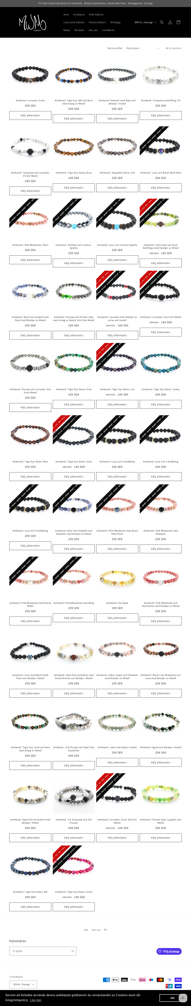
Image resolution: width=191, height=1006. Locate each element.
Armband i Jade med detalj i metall (117, 747)
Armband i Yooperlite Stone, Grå (117, 172)
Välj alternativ (30, 115)
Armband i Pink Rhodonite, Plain (30, 245)
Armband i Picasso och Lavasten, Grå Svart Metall (30, 391)
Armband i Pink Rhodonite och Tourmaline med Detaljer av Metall (161, 605)
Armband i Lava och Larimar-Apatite (117, 245)
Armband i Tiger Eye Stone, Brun (74, 172)
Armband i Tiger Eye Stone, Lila (117, 389)
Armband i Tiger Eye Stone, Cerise (73, 891)
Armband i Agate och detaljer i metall (160, 747)
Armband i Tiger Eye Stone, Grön (74, 389)
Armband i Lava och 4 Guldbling (30, 530)
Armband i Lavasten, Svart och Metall (160, 317)
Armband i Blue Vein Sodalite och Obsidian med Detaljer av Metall (73, 532)
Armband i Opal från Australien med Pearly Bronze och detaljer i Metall (74, 677)
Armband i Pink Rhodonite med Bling (73, 603)
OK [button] (172, 998)
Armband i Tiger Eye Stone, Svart (74, 461)
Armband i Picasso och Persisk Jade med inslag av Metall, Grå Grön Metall (73, 319)
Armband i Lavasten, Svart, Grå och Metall (117, 821)
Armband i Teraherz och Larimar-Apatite (74, 247)
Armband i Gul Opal (117, 603)
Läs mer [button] (35, 1000)
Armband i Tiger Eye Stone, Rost (30, 461)
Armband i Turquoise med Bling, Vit (160, 100)
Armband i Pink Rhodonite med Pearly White (30, 605)
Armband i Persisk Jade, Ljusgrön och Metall (160, 821)
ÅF (105, 930)
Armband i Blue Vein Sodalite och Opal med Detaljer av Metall (30, 319)
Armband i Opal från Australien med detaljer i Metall (30, 821)
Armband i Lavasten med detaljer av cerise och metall (117, 319)
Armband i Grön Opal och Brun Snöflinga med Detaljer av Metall (161, 247)
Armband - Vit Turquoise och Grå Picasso (74, 821)
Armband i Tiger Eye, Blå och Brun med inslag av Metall (74, 102)
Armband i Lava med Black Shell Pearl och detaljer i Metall (30, 677)
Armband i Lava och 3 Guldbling (117, 461)
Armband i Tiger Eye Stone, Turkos (161, 389)
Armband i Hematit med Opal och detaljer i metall (117, 102)
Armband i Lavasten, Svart (30, 100)
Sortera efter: (115, 48)
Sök (86, 930)
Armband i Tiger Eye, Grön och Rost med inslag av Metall (30, 749)
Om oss (96, 930)
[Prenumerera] (72, 951)
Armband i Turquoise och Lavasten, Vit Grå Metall (30, 174)
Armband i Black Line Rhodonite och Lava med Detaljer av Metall (161, 677)
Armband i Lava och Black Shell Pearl (160, 172)
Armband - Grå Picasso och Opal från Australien (73, 749)
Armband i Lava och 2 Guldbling (161, 461)
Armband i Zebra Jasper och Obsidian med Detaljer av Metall (117, 677)
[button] (162, 22)
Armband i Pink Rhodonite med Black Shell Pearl (117, 532)
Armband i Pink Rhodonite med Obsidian (161, 532)
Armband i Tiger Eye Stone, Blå (30, 891)
